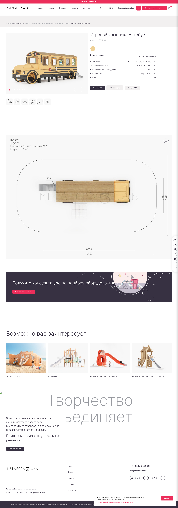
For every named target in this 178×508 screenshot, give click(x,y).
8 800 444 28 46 (106, 8)
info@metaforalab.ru (126, 8)
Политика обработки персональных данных (21, 489)
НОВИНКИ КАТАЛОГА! (89, 2)
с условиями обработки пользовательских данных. (115, 502)
